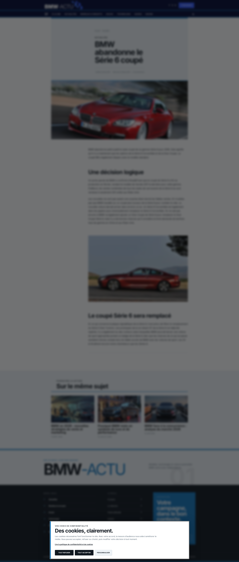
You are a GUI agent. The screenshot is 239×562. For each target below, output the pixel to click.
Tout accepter (84, 553)
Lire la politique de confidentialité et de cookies (74, 544)
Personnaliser (103, 553)
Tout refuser (64, 553)
